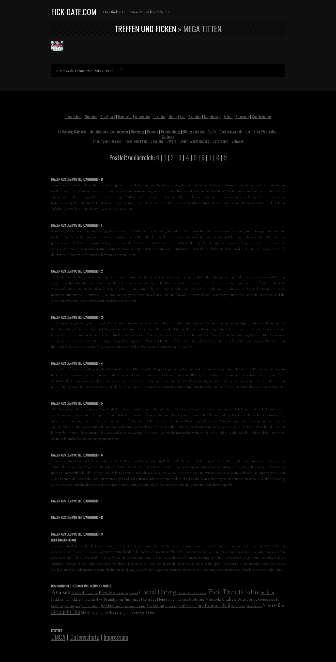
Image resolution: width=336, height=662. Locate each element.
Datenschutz (84, 636)
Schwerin (242, 116)
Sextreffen (274, 605)
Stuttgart (107, 116)
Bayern (172, 141)
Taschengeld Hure (142, 613)
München (91, 116)
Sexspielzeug (238, 606)
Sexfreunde (171, 606)
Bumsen (133, 593)
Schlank (273, 600)
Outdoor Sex (248, 599)
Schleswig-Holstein (72, 131)
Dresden (159, 116)
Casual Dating (158, 592)
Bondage (122, 593)
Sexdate (108, 606)
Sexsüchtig (254, 606)
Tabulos (108, 613)
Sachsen (168, 136)
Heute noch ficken (172, 599)
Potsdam (194, 116)
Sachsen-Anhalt (231, 131)
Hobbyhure (197, 599)
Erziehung (201, 593)
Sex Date (122, 606)
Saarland (157, 141)
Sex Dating (137, 606)
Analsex (61, 592)
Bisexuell (78, 593)
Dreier (190, 593)
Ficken (267, 593)
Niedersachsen (194, 131)
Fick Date (223, 592)
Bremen (152, 131)
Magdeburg (212, 116)
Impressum (116, 636)
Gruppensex (132, 599)
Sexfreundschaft (214, 605)
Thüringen (100, 141)
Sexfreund (155, 606)
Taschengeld (121, 613)
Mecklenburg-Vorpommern (109, 131)
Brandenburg (170, 131)
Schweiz (237, 141)
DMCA (58, 636)
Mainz (172, 116)
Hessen (116, 141)
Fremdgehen (113, 599)
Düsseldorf (73, 116)
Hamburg (137, 131)
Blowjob (107, 593)
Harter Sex (148, 599)
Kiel (182, 116)
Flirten (99, 600)
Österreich (221, 141)
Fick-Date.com (73, 11)
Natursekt (213, 599)
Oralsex (229, 599)
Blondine (91, 593)
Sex (77, 606)
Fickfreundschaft (82, 599)
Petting (264, 600)
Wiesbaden (143, 116)
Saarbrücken (261, 116)
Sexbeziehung (90, 606)
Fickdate (249, 592)
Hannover (125, 116)
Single (86, 612)
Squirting (97, 613)
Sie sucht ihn (65, 612)
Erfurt (228, 116)
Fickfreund (60, 599)
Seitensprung (63, 606)
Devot (181, 593)
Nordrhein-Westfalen (260, 131)
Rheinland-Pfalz (136, 141)
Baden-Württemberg (195, 141)
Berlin (212, 131)
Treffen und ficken (145, 28)
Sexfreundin (187, 606)
